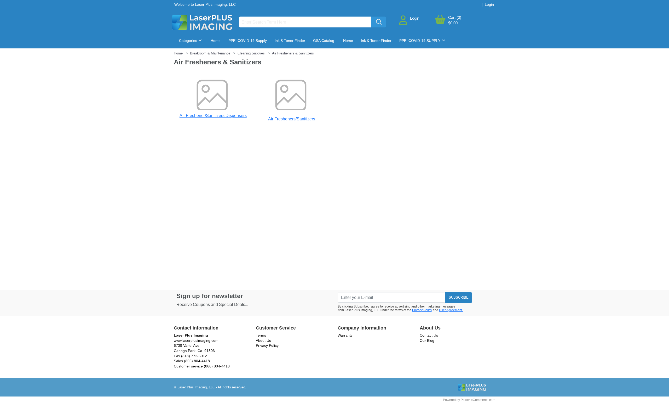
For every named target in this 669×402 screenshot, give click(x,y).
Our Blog (427, 340)
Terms (261, 335)
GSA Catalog (323, 40)
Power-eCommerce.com (478, 400)
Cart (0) (454, 17)
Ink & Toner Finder (290, 40)
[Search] (378, 22)
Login (414, 18)
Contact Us (429, 335)
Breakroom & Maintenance (205, 56)
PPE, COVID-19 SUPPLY (420, 40)
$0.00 (453, 23)
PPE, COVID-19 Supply (247, 40)
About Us (263, 340)
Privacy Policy (422, 310)
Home (216, 40)
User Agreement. (451, 310)
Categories (188, 40)
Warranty (345, 335)
